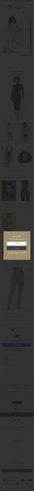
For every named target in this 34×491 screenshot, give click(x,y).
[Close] (28, 233)
